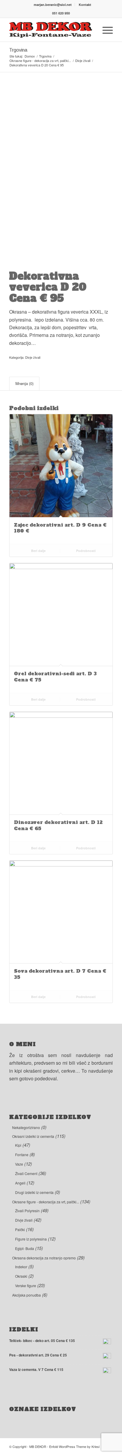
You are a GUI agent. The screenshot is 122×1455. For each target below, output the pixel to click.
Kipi (18, 1145)
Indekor (21, 1266)
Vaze (19, 1163)
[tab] (24, 383)
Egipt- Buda (24, 1248)
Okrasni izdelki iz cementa (33, 1136)
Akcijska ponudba (26, 1294)
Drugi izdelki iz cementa (34, 1192)
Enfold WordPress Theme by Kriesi (74, 1446)
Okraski (21, 1276)
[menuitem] (53, 4)
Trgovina (18, 50)
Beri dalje (38, 550)
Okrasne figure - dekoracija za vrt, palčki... (45, 1201)
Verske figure (25, 1285)
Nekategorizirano (26, 1127)
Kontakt (85, 4)
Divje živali (32, 357)
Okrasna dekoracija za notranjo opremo (44, 1257)
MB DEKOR (37, 1446)
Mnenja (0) (24, 383)
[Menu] (105, 30)
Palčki (20, 1229)
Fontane (21, 1154)
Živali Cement (26, 1173)
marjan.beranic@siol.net (53, 4)
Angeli (20, 1182)
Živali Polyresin (27, 1210)
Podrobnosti (85, 550)
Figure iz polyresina (31, 1238)
